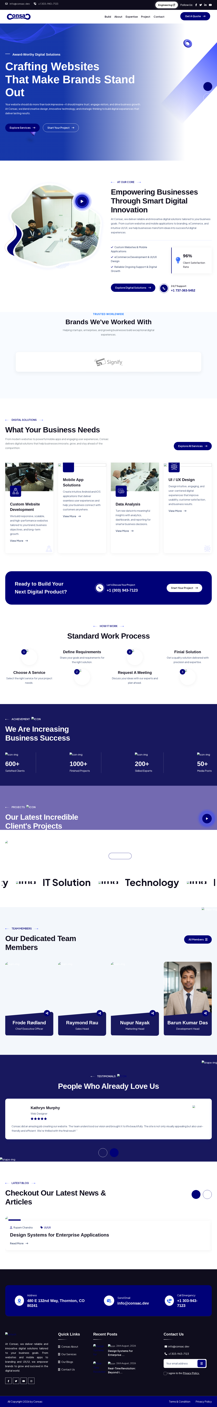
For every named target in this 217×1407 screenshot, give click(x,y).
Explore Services (20, 127)
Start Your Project (58, 127)
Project (145, 16)
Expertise (132, 16)
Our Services (68, 1354)
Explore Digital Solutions (131, 287)
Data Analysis (128, 504)
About (118, 16)
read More (17, 1243)
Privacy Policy (204, 1401)
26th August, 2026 (126, 1345)
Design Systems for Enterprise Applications (59, 1234)
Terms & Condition (179, 1401)
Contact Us (68, 1369)
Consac (37, 1401)
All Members (196, 939)
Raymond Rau (82, 1022)
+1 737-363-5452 (183, 290)
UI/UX (47, 1227)
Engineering (165, 4)
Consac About (69, 1346)
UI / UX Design (182, 480)
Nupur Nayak (135, 1022)
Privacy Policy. (191, 1373)
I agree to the (183, 1373)
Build (108, 16)
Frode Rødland (29, 1022)
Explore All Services (190, 446)
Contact (159, 16)
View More (17, 540)
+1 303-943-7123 (48, 3)
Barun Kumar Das (187, 1022)
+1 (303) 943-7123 (122, 590)
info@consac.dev (20, 3)
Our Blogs (67, 1361)
